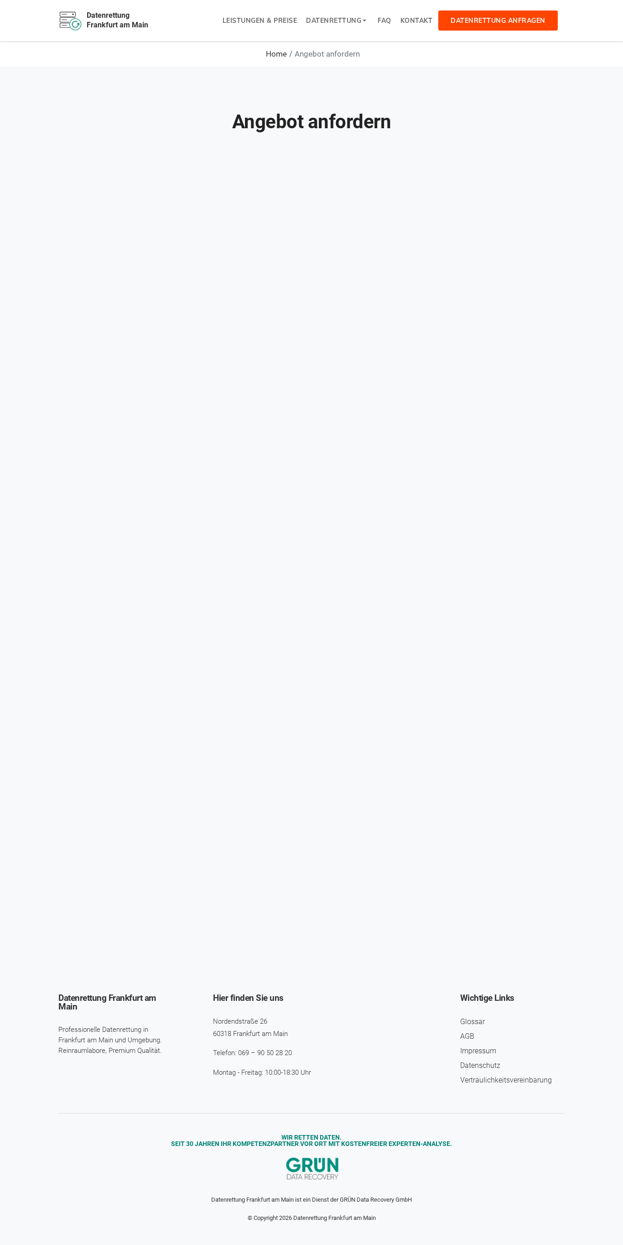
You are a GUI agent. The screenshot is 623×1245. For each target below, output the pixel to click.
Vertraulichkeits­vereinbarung (506, 1080)
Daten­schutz (480, 1065)
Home (276, 53)
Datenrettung (333, 20)
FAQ (384, 20)
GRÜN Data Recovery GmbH (376, 1199)
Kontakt (416, 20)
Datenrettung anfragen (498, 20)
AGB (467, 1036)
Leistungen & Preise (260, 20)
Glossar (472, 1021)
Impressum (478, 1050)
